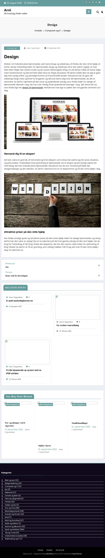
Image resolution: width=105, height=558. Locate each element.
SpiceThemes (77, 554)
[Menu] (88, 11)
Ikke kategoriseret (14, 404)
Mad (7, 517)
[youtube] (99, 2)
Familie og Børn (11, 495)
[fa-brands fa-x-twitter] (89, 2)
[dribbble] (93, 2)
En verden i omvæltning (68, 325)
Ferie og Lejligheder (13, 498)
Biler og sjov (10, 480)
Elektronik (8, 492)
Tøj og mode (10, 532)
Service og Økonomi (13, 526)
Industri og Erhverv (12, 514)
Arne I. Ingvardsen (33, 48)
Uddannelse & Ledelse (14, 536)
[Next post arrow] (99, 275)
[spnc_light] (102, 12)
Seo (7, 267)
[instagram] (96, 2)
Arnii (7, 10)
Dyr (6, 489)
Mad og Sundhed (12, 520)
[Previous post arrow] (99, 265)
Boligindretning (11, 483)
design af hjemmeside (32, 87)
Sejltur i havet (13, 446)
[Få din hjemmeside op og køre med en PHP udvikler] (27, 352)
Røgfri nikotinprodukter (84, 432)
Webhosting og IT (12, 539)
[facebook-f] (86, 2)
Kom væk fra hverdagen (16, 276)
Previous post (10, 264)
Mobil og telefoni (11, 523)
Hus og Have (10, 508)
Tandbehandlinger (48, 423)
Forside (40, 550)
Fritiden (8, 502)
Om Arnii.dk (60, 550)
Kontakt (49, 550)
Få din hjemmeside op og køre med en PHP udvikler (23, 372)
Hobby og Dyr (10, 505)
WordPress (50, 554)
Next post (8, 272)
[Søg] (97, 12)
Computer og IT (12, 48)
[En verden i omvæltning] (78, 307)
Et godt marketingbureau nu (19, 301)
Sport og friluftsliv (12, 529)
